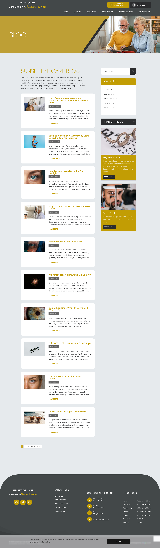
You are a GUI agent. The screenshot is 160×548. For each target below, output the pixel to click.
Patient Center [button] (125, 12)
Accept (118, 541)
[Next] (33, 446)
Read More (53, 123)
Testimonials (109, 103)
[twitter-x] (23, 502)
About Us (108, 90)
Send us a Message (101, 519)
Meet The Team (110, 99)
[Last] (39, 446)
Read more (108, 177)
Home (66, 12)
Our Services (109, 94)
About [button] (77, 12)
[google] (29, 502)
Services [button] (91, 12)
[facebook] (16, 502)
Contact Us (144, 12)
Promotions (107, 12)
